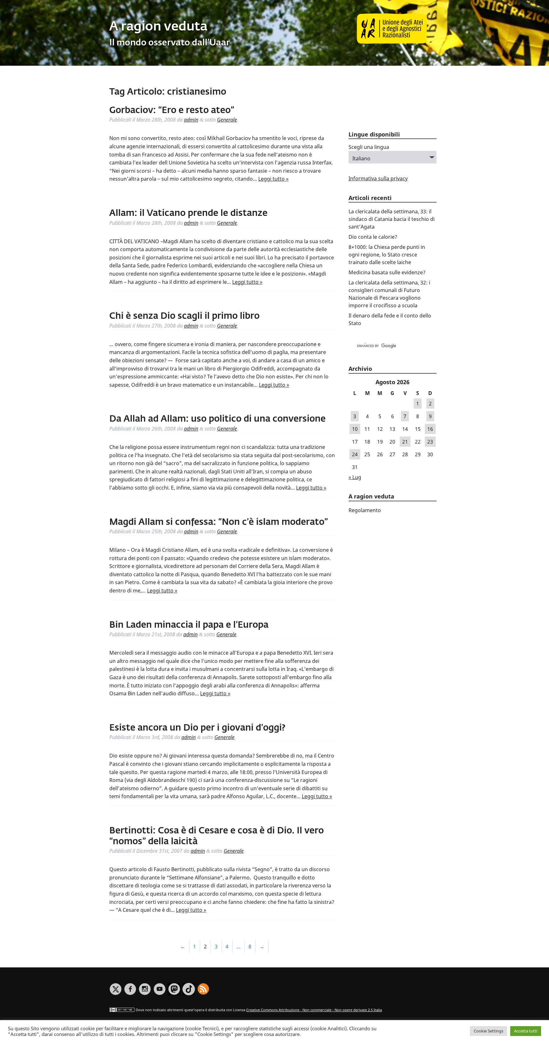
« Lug (355, 477)
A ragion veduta (158, 27)
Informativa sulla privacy (378, 178)
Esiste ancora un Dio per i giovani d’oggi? (197, 728)
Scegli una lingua (369, 147)
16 (430, 428)
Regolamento (365, 510)
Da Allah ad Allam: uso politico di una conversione (217, 419)
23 (430, 441)
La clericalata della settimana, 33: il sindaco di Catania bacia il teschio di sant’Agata (392, 219)
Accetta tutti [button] (525, 1031)
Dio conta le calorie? (373, 236)
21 (405, 441)
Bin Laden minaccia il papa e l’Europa (188, 625)
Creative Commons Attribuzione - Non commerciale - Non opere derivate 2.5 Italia (314, 1009)
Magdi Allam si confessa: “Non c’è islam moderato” (218, 522)
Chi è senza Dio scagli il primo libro (184, 316)
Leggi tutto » (273, 178)
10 (355, 428)
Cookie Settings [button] (488, 1031)
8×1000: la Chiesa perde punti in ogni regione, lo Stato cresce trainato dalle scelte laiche (387, 255)
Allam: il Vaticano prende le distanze (188, 213)
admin (191, 119)
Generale (227, 119)
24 (355, 454)
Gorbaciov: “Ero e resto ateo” (171, 110)
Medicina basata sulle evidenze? (387, 272)
